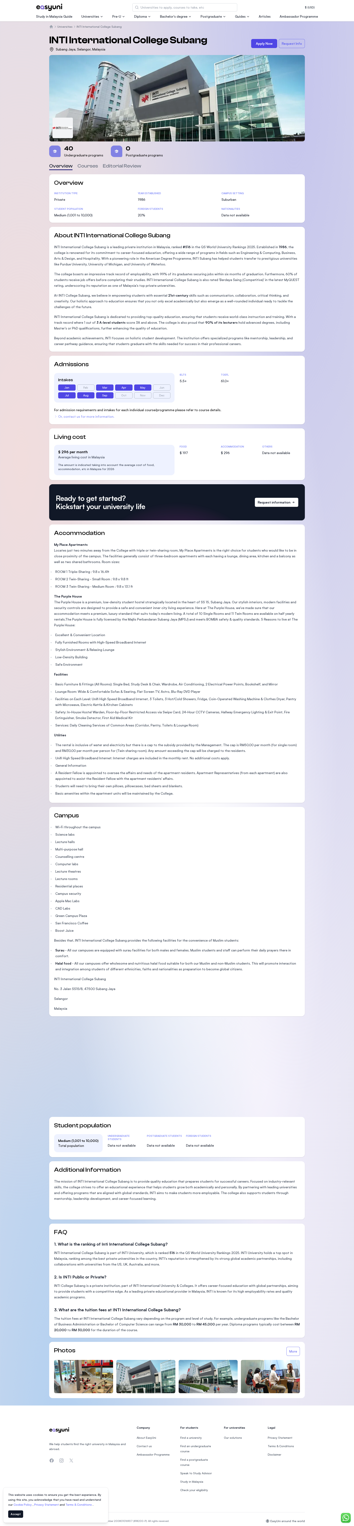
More (293, 1351)
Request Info (292, 43)
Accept (16, 1514)
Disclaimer (274, 1454)
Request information (274, 502)
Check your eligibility (194, 1490)
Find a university (191, 1437)
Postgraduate (211, 16)
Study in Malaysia (191, 1481)
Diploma (140, 16)
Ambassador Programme (299, 16)
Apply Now (264, 43)
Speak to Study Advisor (196, 1473)
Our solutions (233, 1437)
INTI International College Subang (99, 26)
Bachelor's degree (173, 16)
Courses (87, 166)
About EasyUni (146, 1437)
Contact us (144, 1446)
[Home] (51, 27)
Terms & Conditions (79, 1504)
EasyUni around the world (287, 1521)
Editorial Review (122, 166)
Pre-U (116, 16)
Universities (90, 16)
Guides (240, 16)
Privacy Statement (47, 1504)
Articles (265, 16)
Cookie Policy (23, 1504)
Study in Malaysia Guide (54, 16)
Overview (61, 166)
